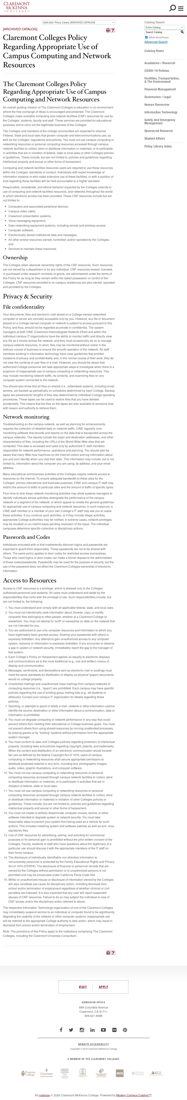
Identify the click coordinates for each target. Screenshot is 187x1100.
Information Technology (161, 112)
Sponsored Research (158, 131)
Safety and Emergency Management (159, 121)
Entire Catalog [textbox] (153, 27)
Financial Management (160, 89)
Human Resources (156, 104)
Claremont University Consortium (65, 1073)
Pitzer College (138, 1073)
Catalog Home (154, 51)
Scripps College (83, 1073)
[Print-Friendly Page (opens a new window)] (108, 30)
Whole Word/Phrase (159, 37)
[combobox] (78, 22)
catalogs (44, 1095)
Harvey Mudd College (119, 1073)
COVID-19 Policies (156, 71)
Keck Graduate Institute (156, 1073)
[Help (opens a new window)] (113, 30)
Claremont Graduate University (46, 1073)
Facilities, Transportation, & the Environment (162, 80)
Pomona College (28, 1073)
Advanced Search (156, 42)
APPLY (103, 987)
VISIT (83, 987)
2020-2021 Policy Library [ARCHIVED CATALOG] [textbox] (69, 22)
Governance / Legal (157, 97)
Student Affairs (154, 138)
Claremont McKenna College (17, 7)
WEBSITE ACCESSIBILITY (93, 1044)
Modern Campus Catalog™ (134, 1095)
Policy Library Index (158, 146)
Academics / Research (159, 63)
